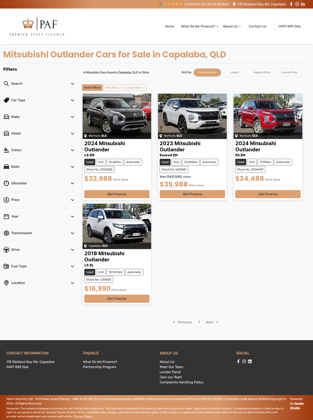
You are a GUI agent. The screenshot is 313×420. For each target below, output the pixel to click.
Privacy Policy (83, 416)
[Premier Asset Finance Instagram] (298, 4)
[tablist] (248, 72)
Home (169, 26)
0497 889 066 (290, 26)
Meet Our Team (171, 367)
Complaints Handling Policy (182, 382)
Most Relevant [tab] (207, 72)
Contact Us (257, 26)
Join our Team (171, 377)
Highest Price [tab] (262, 72)
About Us (230, 26)
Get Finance (116, 194)
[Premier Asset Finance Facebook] (292, 4)
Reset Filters (92, 87)
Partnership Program (99, 367)
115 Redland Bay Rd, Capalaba (262, 4)
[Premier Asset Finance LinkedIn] (304, 4)
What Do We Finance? (198, 26)
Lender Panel (170, 372)
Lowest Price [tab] (289, 72)
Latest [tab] (235, 72)
